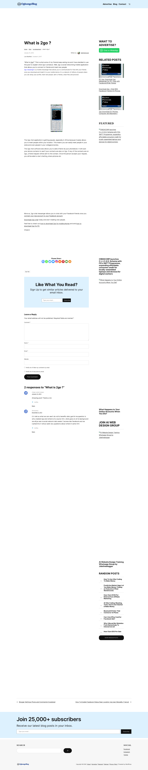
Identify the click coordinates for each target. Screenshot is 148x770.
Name (26, 343)
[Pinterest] (63, 261)
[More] (69, 261)
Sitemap (106, 764)
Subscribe (67, 300)
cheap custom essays (38, 392)
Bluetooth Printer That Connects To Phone (112, 612)
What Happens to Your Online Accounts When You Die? (109, 411)
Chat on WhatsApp (111, 50)
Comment (27, 322)
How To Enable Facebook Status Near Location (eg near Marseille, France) (102, 702)
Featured (100, 764)
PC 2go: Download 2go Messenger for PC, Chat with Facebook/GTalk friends (109, 81)
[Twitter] (49, 261)
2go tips (27, 271)
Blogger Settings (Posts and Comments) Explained (37, 702)
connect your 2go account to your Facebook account (43, 216)
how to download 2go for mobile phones (55, 224)
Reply (33, 406)
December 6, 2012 (37, 412)
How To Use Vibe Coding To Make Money (113, 580)
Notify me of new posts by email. (35, 371)
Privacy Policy (113, 764)
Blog (30, 49)
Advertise (94, 764)
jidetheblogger (85, 53)
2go (31, 62)
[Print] (59, 261)
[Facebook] (43, 261)
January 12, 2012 (36, 394)
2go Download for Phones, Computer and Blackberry (108, 112)
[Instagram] (56, 261)
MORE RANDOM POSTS (111, 637)
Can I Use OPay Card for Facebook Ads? (112, 618)
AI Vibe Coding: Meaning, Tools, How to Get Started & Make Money (113, 604)
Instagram (127, 752)
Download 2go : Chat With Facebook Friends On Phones (109, 90)
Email (26, 351)
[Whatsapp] (46, 261)
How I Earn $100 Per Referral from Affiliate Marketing (112, 596)
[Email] (66, 261)
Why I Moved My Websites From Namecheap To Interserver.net (113, 625)
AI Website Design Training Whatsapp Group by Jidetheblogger (111, 564)
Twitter (126, 755)
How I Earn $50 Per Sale (112, 631)
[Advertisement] (74, 23)
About (89, 764)
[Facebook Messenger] (53, 261)
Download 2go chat (31, 220)
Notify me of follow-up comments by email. (38, 367)
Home (25, 49)
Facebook (127, 749)
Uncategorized (37, 49)
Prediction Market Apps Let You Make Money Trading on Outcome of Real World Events (114, 588)
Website (26, 359)
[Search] (67, 750)
